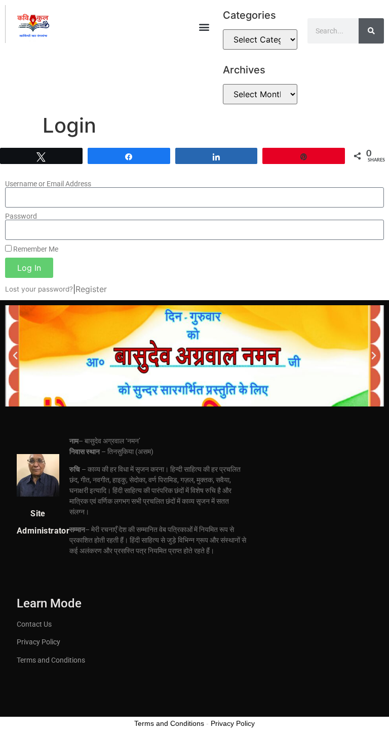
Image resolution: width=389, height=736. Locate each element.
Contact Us (34, 624)
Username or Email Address (48, 183)
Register (91, 289)
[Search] (371, 31)
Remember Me (35, 249)
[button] (204, 26)
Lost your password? (39, 289)
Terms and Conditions (51, 660)
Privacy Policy (38, 642)
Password (21, 216)
